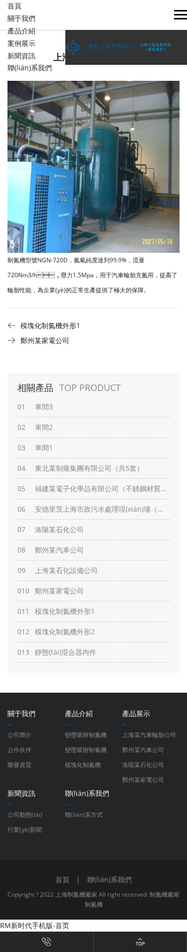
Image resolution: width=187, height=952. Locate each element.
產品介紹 (21, 30)
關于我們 (21, 18)
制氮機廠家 (165, 894)
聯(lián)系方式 (84, 814)
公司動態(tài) (24, 814)
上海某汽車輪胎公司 (149, 735)
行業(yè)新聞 (24, 829)
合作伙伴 (19, 750)
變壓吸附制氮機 (86, 735)
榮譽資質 (19, 765)
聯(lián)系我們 (29, 67)
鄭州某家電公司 (143, 779)
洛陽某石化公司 (143, 765)
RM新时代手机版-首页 (34, 925)
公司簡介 (19, 735)
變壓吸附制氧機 (86, 750)
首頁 (14, 5)
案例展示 (21, 43)
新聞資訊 (21, 55)
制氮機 (94, 904)
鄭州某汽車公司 (143, 750)
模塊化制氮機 (83, 765)
